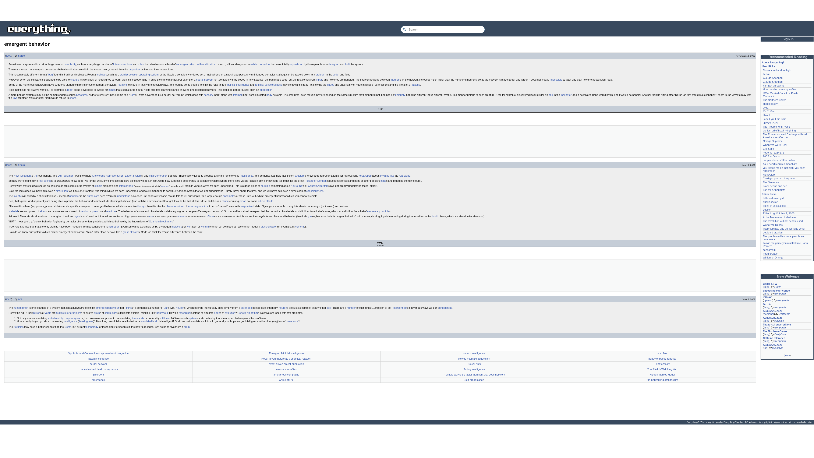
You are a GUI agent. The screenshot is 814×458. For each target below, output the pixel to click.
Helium (205, 226)
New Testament (22, 175)
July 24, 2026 (770, 122)
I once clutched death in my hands (98, 369)
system (192, 318)
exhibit (254, 64)
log (765, 347)
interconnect (126, 185)
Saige (21, 55)
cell (329, 307)
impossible (556, 79)
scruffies (662, 353)
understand (123, 196)
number (351, 307)
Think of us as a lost (774, 205)
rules (141, 64)
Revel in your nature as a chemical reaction (286, 358)
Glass (211, 216)
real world (404, 175)
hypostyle (777, 347)
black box (246, 307)
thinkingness (86, 321)
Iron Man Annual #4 (774, 190)
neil (20, 299)
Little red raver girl (773, 198)
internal (237, 95)
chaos (330, 84)
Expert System (133, 175)
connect (165, 186)
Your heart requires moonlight (780, 164)
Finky (777, 286)
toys (15, 97)
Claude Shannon (773, 78)
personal (769, 314)
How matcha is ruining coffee (779, 89)
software (102, 74)
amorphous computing (286, 374)
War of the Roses (773, 224)
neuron (395, 79)
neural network (204, 79)
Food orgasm (770, 253)
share (73, 97)
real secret (45, 180)
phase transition (175, 206)
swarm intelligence (474, 353)
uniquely (400, 95)
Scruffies (19, 326)
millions (164, 318)
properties (134, 69)
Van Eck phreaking (774, 85)
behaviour (113, 307)
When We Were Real (775, 145)
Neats (67, 326)
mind (383, 180)
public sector (770, 202)
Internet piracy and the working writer (784, 228)
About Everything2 (773, 62)
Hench (767, 115)
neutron (85, 211)
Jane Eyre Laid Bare (774, 119)
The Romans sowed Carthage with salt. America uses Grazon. (785, 136)
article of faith (265, 201)
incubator (566, 95)
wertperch (780, 293)
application (266, 89)
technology (91, 326)
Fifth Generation (158, 175)
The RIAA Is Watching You (662, 369)
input (319, 79)
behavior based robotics (662, 358)
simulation (62, 191)
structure (300, 175)
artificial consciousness (268, 84)
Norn (132, 95)
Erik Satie (768, 148)
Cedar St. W (770, 283)
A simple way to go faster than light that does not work (474, 374)
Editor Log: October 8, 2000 (778, 213)
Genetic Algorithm (318, 185)
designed (334, 64)
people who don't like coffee (779, 160)
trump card (93, 196)
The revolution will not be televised (783, 221)
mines (112, 89)
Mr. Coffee (769, 111)
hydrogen (114, 226)
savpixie (779, 320)
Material (13, 211)
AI (36, 175)
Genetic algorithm (247, 312)
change (74, 79)
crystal (77, 216)
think (129, 307)
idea (8, 55)
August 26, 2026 (772, 311)
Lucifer (767, 209)
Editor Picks (769, 194)
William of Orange (773, 257)
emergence (98, 379)
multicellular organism (68, 312)
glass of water (269, 226)
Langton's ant (662, 364)
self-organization (185, 64)
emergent (101, 307)
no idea (182, 216)
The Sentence (771, 182)
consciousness (314, 191)
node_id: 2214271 (773, 152)
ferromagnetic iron (198, 206)
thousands (138, 318)
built (347, 64)
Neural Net (297, 185)
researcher (185, 312)
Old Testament (66, 175)
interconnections (122, 64)
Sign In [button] (788, 39)
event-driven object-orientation (286, 364)
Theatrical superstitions (777, 324)
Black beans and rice (775, 186)
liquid (435, 216)
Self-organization (474, 379)
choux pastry (770, 103)
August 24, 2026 (772, 345)
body (269, 95)
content (299, 226)
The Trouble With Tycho (776, 126)
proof (242, 201)
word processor (129, 74)
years (48, 312)
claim (225, 201)
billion (36, 312)
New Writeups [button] (788, 276)
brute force (292, 321)
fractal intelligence (98, 358)
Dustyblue (780, 334)
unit (166, 307)
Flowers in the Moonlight (777, 70)
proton (95, 211)
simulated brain (149, 321)
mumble (265, 185)
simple (98, 185)
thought (141, 206)
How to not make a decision (474, 358)
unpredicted (296, 64)
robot (70, 89)
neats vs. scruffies (286, 369)
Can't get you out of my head (779, 178)
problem (320, 74)
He (188, 226)
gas (310, 216)
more (787, 355)
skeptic (18, 196)
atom (42, 211)
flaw (151, 216)
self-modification (206, 64)
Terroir (766, 74)
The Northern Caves (774, 100)
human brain (21, 307)
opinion (768, 300)
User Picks (768, 66)
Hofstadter (310, 180)
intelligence (246, 175)
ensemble (228, 196)
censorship (769, 250)
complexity (70, 64)
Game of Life (286, 379)
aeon (217, 312)
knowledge (365, 175)
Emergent (98, 374)
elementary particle (378, 211)
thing (766, 286)
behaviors (264, 64)
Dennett (321, 180)
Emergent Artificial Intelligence (286, 353)
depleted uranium (773, 232)
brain (97, 312)
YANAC (767, 297)
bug (50, 74)
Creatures (82, 95)
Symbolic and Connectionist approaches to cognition (98, 353)
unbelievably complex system (65, 318)
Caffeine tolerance (774, 338)
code (336, 74)
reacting (122, 84)
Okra (765, 107)
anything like (386, 175)
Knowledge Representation (108, 175)
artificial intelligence (238, 84)
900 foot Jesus (771, 156)
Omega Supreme (773, 141)
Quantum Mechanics (161, 221)
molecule (176, 226)
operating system (149, 74)
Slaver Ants (474, 364)
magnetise (247, 206)
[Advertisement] (407, 10)
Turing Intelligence (474, 369)
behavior (74, 196)
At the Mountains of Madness (779, 217)
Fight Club (769, 174)
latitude (416, 84)
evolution (230, 312)
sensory (208, 95)
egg (551, 95)
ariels (21, 164)
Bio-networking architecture (662, 379)
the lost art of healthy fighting (779, 130)
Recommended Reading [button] (787, 57)
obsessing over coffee (776, 290)
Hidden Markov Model (662, 374)
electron (111, 211)
